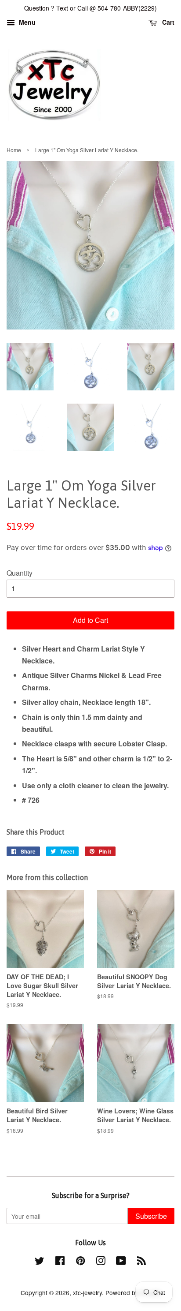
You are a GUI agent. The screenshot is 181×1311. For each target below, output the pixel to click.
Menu (26, 22)
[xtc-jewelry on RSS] (141, 1262)
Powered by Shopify (133, 1292)
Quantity (20, 573)
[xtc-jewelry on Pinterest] (80, 1262)
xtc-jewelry (87, 1292)
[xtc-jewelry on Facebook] (60, 1262)
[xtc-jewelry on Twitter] (39, 1262)
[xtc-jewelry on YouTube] (121, 1262)
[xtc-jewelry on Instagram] (100, 1262)
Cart (167, 22)
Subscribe (151, 1216)
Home (14, 150)
